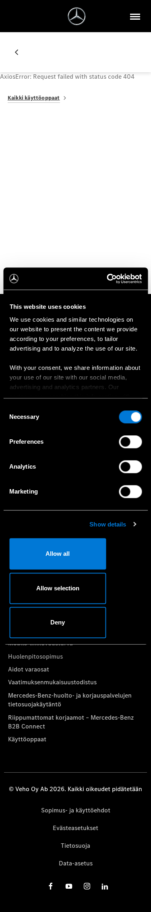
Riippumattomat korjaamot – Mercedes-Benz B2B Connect (71, 721)
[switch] (130, 441)
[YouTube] (69, 886)
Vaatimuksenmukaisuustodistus (52, 682)
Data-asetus (76, 863)
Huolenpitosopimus (35, 656)
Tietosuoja (75, 845)
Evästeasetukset (75, 828)
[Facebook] (51, 886)
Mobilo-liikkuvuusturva (40, 643)
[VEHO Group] (77, 16)
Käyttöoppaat (27, 739)
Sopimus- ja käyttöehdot (75, 810)
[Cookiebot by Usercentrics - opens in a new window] (107, 278)
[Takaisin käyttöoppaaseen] (20, 52)
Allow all (58, 553)
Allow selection (57, 588)
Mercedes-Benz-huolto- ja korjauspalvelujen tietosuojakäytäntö (70, 699)
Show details (107, 524)
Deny (57, 622)
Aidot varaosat (28, 669)
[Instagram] (87, 886)
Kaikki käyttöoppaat (34, 98)
